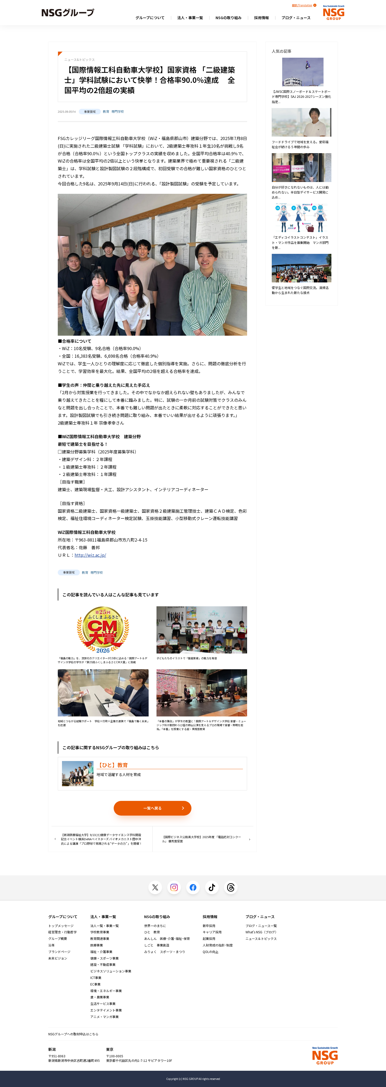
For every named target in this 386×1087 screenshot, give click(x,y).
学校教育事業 (99, 932)
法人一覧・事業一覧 (104, 926)
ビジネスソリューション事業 (110, 971)
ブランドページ (59, 952)
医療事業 (96, 945)
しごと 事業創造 (156, 945)
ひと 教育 (152, 932)
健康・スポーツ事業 (104, 958)
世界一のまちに (155, 926)
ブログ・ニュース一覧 (261, 926)
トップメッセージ (61, 926)
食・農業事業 (99, 997)
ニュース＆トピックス (261, 938)
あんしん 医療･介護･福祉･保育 (167, 938)
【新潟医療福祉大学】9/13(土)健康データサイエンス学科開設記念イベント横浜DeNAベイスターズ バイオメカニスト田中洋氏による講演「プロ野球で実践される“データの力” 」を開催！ (101, 839)
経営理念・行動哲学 (62, 932)
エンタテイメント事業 (106, 1010)
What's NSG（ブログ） (262, 932)
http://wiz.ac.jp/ (90, 555)
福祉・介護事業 (101, 952)
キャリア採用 (212, 932)
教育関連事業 (99, 938)
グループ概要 (57, 938)
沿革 (51, 945)
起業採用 (209, 938)
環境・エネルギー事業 (106, 991)
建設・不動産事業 (103, 964)
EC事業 (95, 984)
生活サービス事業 (103, 1004)
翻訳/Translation (302, 5)
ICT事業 (95, 978)
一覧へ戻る (152, 808)
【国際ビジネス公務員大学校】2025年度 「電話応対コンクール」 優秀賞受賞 (201, 839)
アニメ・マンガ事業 (104, 1017)
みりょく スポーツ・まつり (164, 952)
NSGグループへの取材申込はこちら (73, 1034)
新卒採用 (209, 926)
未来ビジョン (57, 958)
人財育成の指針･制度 (218, 945)
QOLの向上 (210, 952)
